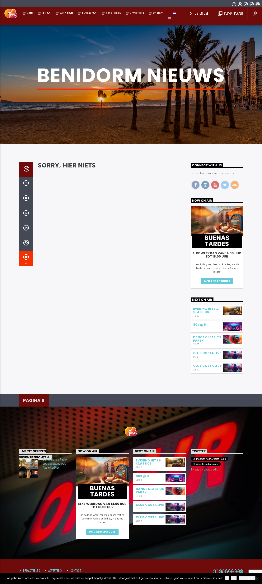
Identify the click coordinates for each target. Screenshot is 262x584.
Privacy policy (247, 578)
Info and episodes (217, 281)
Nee (233, 578)
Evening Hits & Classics (206, 310)
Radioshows (89, 13)
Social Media (113, 13)
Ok (227, 578)
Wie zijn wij (66, 13)
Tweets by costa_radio (204, 469)
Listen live (201, 13)
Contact (158, 13)
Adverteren (137, 13)
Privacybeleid (31, 570)
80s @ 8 (199, 324)
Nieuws (46, 13)
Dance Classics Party (207, 339)
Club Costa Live (207, 353)
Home (30, 13)
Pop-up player (233, 13)
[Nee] (257, 578)
